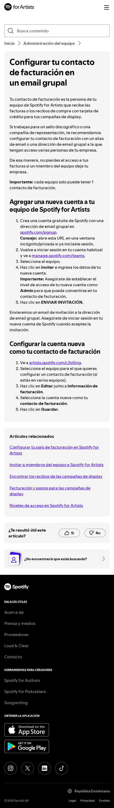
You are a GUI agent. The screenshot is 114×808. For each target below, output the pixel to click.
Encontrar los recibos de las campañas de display (56, 476)
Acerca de (14, 612)
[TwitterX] (27, 768)
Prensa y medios (19, 623)
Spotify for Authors (22, 680)
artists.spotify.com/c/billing (55, 362)
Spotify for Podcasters (25, 691)
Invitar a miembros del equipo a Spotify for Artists (56, 464)
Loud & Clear (16, 645)
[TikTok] (61, 768)
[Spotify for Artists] (19, 7)
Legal (72, 801)
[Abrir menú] (106, 7)
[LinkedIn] (44, 768)
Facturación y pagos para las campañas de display (50, 491)
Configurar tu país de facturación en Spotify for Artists (54, 450)
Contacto (13, 657)
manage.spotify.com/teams (58, 255)
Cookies (104, 801)
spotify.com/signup (38, 232)
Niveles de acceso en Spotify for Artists (46, 505)
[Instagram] (10, 768)
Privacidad (87, 801)
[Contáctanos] (102, 559)
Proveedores (16, 634)
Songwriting (16, 702)
